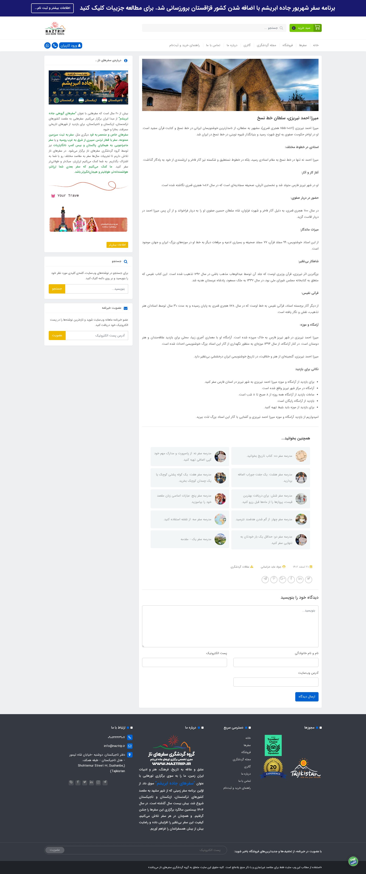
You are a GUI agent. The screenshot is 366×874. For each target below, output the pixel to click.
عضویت (57, 335)
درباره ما (232, 45)
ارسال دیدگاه (307, 696)
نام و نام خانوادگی (307, 653)
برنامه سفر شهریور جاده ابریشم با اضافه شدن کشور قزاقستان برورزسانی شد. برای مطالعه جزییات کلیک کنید (206, 8)
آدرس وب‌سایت (308, 672)
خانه (316, 45)
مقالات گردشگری (240, 567)
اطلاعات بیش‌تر (117, 245)
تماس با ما (213, 45)
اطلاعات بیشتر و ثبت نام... (52, 8)
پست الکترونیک (216, 653)
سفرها (303, 45)
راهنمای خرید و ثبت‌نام (184, 45)
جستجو (57, 288)
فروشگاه (288, 45)
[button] (306, 28)
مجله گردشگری (266, 45)
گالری (247, 45)
